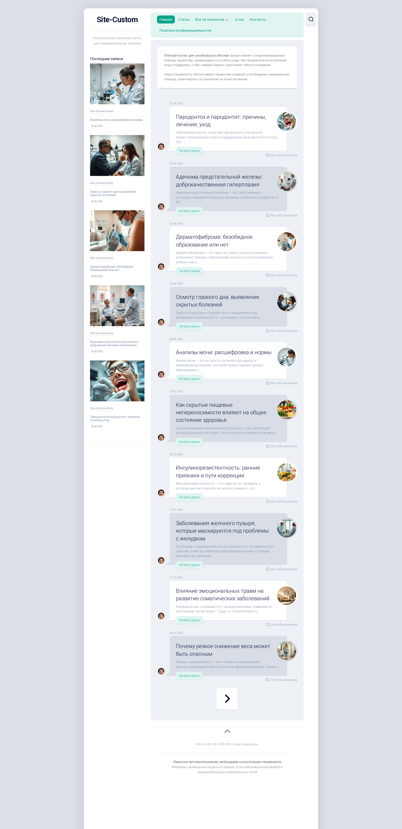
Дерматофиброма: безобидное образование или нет (112, 268)
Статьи (183, 19)
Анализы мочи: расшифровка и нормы (116, 119)
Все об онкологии (101, 111)
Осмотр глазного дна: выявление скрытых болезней (113, 193)
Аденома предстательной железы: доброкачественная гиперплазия (114, 343)
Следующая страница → (227, 698)
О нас (239, 19)
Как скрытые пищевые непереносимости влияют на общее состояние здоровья (221, 412)
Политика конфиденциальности (185, 30)
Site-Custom (117, 19)
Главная (166, 19)
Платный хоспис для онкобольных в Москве (196, 55)
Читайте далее (189, 151)
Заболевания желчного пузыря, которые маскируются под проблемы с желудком (222, 531)
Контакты (258, 19)
